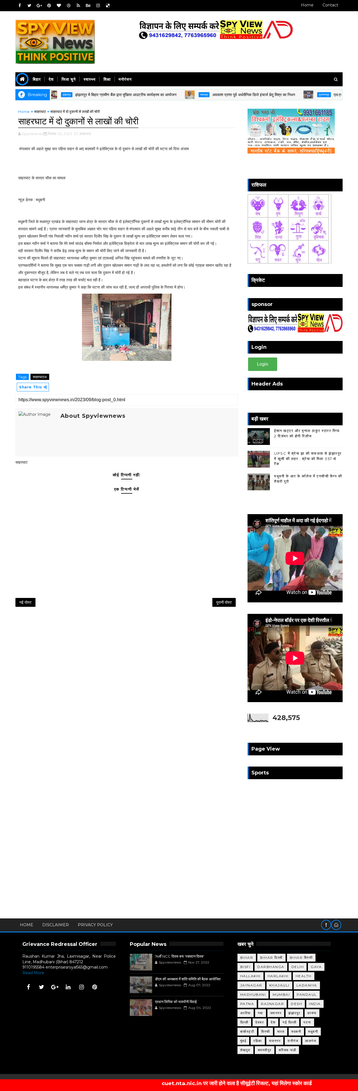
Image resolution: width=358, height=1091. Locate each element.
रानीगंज (293, 1041)
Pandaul (307, 994)
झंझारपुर (294, 1013)
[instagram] (98, 5)
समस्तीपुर (265, 1050)
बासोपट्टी (247, 1031)
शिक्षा (107, 79)
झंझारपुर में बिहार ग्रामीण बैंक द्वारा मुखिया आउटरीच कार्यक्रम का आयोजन (104, 94)
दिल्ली (244, 1022)
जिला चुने (69, 79)
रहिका (257, 1041)
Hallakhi (250, 976)
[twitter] (29, 5)
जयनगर (276, 1013)
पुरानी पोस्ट (224, 602)
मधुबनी (313, 1031)
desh (296, 1004)
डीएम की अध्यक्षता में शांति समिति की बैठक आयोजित (187, 979)
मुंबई (243, 1041)
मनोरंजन (125, 79)
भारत (281, 1031)
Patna (247, 1004)
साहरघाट (40, 111)
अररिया (245, 1013)
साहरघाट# (40, 377)
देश (51, 79)
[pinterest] (49, 5)
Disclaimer (55, 924)
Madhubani (253, 994)
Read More (33, 972)
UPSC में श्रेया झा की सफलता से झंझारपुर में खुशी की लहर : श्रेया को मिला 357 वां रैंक (308, 458)
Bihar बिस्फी (301, 957)
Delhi (297, 967)
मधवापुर (182, 94)
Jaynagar (251, 985)
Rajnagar (272, 1004)
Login (262, 364)
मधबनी (296, 1031)
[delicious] (107, 5)
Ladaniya (306, 985)
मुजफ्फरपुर (302, 94)
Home (307, 5)
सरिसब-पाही (287, 1050)
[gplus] (39, 5)
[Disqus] (126, 685)
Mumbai (281, 994)
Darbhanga (270, 967)
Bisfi (245, 967)
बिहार (37, 79)
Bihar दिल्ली (271, 957)
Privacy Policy (95, 924)
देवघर (259, 1022)
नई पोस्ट (25, 602)
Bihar (246, 957)
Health (304, 976)
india (315, 1004)
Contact (330, 5)
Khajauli (279, 985)
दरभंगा (312, 1013)
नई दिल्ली (289, 1022)
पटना (307, 1022)
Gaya (316, 967)
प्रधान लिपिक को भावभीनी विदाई (176, 1001)
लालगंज (310, 1041)
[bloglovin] (59, 5)
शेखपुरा (245, 1050)
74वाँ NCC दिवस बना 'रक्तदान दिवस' (179, 956)
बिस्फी (265, 1031)
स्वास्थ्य (90, 79)
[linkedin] (68, 987)
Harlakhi (278, 976)
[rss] (78, 5)
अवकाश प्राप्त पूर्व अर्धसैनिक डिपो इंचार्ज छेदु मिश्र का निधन (232, 94)
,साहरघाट (85, 133)
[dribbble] (68, 5)
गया (260, 1013)
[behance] (88, 5)
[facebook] (19, 5)
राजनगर (275, 1041)
